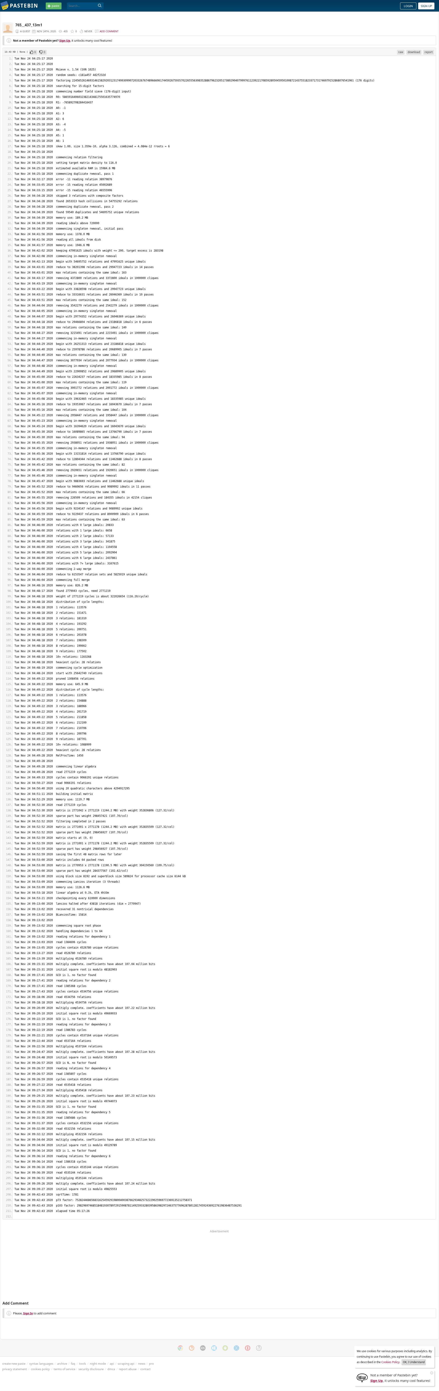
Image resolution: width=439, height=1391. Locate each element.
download (414, 52)
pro (151, 1364)
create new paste (13, 1364)
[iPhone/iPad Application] (203, 1348)
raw (400, 52)
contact (145, 1369)
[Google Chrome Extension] (180, 1348)
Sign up (426, 6)
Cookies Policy (390, 1362)
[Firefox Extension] (191, 1348)
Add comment (109, 31)
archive (62, 1364)
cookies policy (40, 1369)
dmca (111, 1369)
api (112, 1364)
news (141, 1364)
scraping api (126, 1364)
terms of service (64, 1369)
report (429, 52)
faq (73, 1364)
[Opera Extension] (247, 1348)
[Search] (100, 5)
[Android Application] (225, 1348)
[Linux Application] (259, 1348)
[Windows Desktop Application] (214, 1348)
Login (408, 6)
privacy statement (14, 1369)
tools (82, 1364)
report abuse (128, 1369)
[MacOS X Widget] (236, 1348)
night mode (98, 1364)
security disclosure (91, 1369)
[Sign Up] (362, 1377)
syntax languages (41, 1364)
